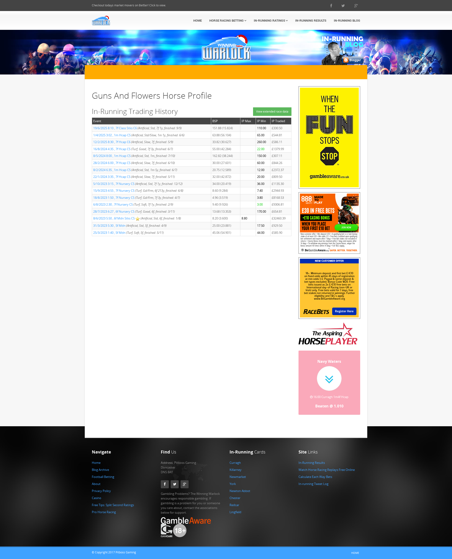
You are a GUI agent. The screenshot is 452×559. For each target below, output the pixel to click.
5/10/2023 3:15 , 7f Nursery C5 (113, 184)
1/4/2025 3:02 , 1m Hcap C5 (112, 135)
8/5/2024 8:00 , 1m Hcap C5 (112, 156)
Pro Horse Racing (104, 512)
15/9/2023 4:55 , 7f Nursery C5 (113, 190)
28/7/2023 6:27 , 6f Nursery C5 (113, 211)
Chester (235, 498)
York (233, 484)
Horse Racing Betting (226, 20)
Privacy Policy (101, 491)
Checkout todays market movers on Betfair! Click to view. (129, 5)
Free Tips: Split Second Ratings (113, 505)
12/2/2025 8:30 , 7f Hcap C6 (111, 142)
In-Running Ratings (270, 20)
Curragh (235, 463)
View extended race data (272, 111)
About (96, 484)
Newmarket (238, 477)
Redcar (234, 505)
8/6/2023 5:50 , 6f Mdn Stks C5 (114, 218)
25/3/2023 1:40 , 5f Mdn (109, 233)
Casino (96, 498)
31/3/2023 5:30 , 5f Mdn (109, 225)
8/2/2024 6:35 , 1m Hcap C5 (112, 170)
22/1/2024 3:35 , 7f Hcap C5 (111, 177)
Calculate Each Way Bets (315, 477)
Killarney (236, 470)
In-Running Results (310, 20)
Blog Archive (100, 470)
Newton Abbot (240, 491)
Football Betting (103, 477)
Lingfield (235, 512)
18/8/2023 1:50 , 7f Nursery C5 (113, 197)
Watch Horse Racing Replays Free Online (327, 470)
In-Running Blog (347, 20)
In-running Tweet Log (313, 484)
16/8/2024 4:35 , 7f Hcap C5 (111, 149)
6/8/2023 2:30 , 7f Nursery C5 (113, 204)
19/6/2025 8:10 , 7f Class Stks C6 (115, 128)
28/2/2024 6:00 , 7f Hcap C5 (111, 163)
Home (197, 20)
